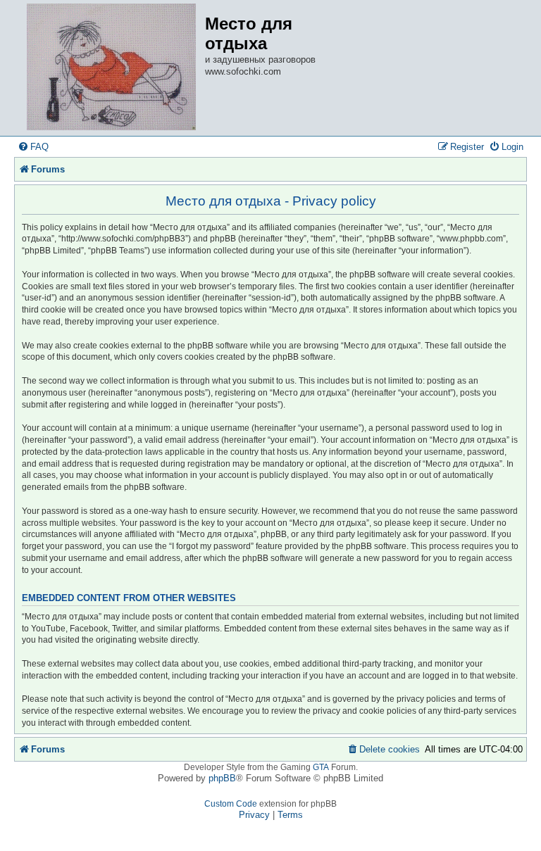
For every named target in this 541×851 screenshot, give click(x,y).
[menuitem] (33, 147)
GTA (321, 767)
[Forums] (111, 68)
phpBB (222, 778)
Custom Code (230, 804)
